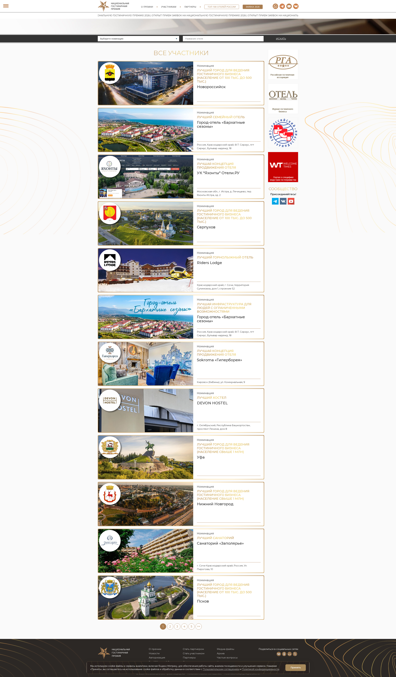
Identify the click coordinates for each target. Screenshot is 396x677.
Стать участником (193, 653)
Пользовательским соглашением (221, 669)
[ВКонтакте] (279, 654)
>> (198, 626)
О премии (147, 6)
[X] (295, 654)
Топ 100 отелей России (222, 6)
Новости (154, 653)
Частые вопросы (227, 657)
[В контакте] (296, 6)
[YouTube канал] (289, 6)
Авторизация (157, 657)
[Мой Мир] (289, 654)
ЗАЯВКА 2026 (253, 6)
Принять (296, 667)
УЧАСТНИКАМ (168, 6)
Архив (221, 653)
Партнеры (190, 6)
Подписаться (349, 657)
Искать (281, 38)
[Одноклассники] (284, 654)
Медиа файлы (225, 649)
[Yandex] (282, 6)
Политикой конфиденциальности (260, 669)
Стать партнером (193, 649)
